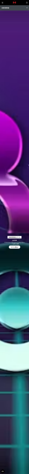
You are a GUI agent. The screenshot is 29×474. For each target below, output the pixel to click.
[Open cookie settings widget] (2, 471)
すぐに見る (14, 247)
